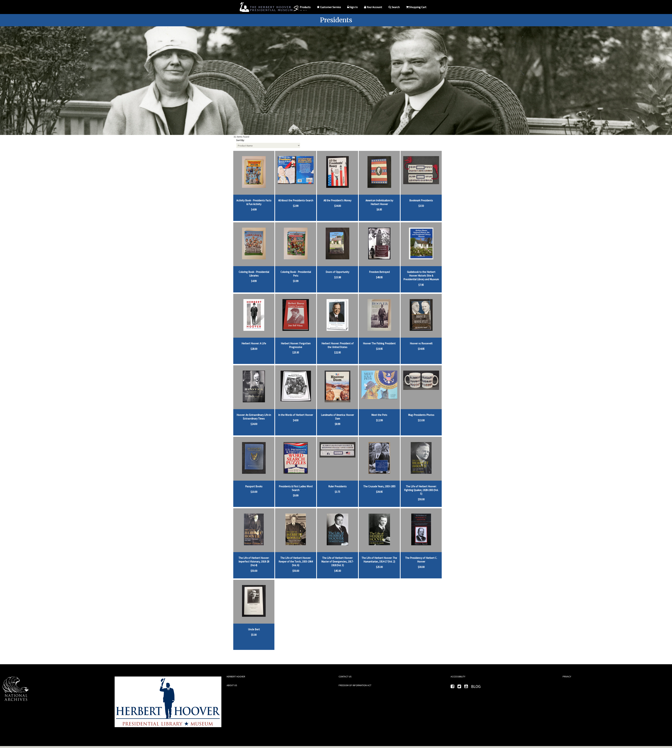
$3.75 (337, 491)
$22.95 (337, 352)
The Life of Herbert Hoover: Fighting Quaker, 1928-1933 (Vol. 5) (421, 490)
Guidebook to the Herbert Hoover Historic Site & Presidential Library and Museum (421, 275)
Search (396, 7)
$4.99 (254, 209)
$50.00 (421, 499)
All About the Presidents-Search (295, 200)
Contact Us (345, 676)
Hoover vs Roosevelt (421, 343)
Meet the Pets (379, 414)
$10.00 (254, 491)
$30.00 (421, 567)
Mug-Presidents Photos (421, 414)
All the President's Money (337, 200)
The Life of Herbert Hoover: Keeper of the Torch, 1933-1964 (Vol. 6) (296, 561)
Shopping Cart (417, 7)
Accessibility (458, 676)
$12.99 (379, 420)
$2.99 (295, 205)
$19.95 (379, 348)
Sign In (353, 7)
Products (305, 7)
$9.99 (295, 495)
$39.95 (379, 491)
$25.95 (295, 352)
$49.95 (379, 277)
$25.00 (379, 567)
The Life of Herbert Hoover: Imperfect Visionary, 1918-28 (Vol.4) (254, 561)
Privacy (567, 676)
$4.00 (295, 420)
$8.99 (337, 424)
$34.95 (421, 348)
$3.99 (295, 281)
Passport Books (253, 486)
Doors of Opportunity (337, 272)
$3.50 (421, 205)
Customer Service (330, 7)
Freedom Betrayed (379, 272)
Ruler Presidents (337, 486)
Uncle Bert (254, 629)
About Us (232, 685)
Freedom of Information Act (355, 685)
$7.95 (421, 284)
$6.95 (379, 209)
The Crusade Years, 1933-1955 (379, 486)
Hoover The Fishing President (379, 343)
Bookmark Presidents (421, 200)
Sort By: (240, 140)
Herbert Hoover (236, 676)
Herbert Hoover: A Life (253, 343)
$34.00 (337, 205)
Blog (476, 686)
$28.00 (254, 348)
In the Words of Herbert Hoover (295, 414)
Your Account (374, 7)
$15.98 (337, 277)
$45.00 (337, 570)
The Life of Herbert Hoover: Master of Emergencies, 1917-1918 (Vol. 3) (337, 561)
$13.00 (421, 420)
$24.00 (254, 424)
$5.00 (254, 634)
